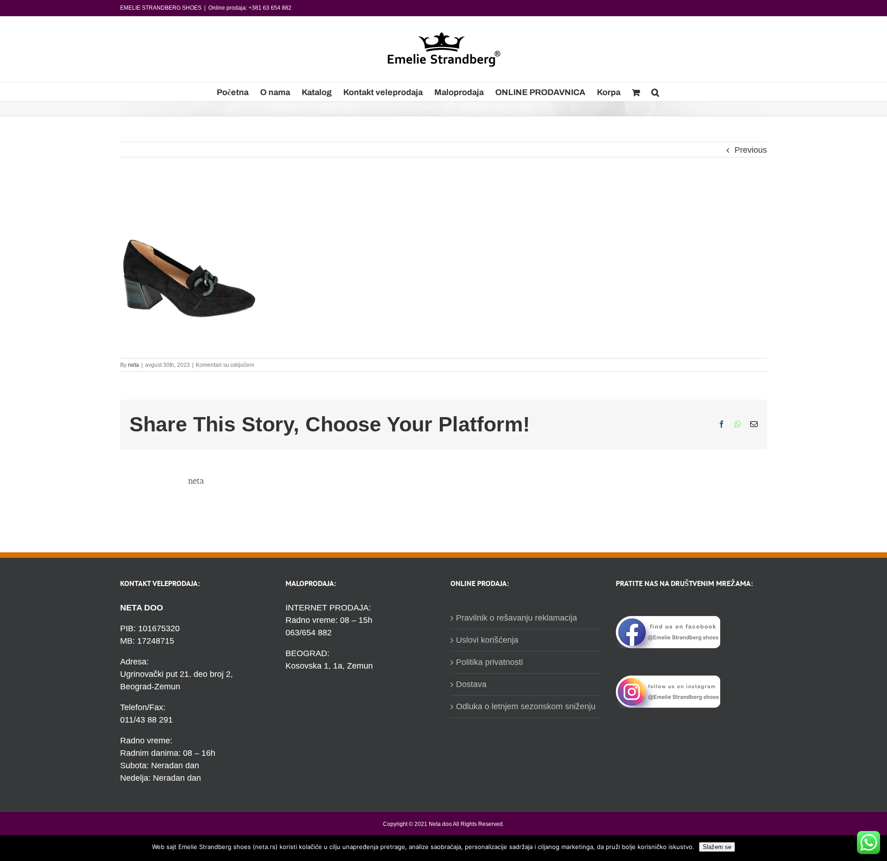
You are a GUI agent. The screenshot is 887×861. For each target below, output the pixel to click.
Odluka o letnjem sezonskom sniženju (525, 706)
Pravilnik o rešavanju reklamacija (516, 617)
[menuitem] (233, 92)
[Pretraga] (655, 92)
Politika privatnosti (489, 662)
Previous (751, 150)
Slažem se (717, 846)
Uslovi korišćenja (487, 640)
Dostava (471, 684)
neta (133, 365)
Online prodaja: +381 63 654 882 (250, 8)
